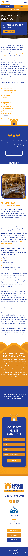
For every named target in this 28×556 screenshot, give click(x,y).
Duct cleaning (7, 102)
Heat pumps (6, 95)
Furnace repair (7, 88)
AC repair (6, 104)
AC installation (7, 106)
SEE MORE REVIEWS (14, 153)
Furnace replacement (9, 90)
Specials (14, 535)
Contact (14, 540)
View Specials (7, 6)
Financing (14, 530)
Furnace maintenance (9, 93)
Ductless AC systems (9, 111)
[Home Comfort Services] (5, 2)
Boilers (5, 97)
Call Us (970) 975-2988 (14, 9)
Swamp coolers (7, 113)
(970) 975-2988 (15, 496)
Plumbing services (8, 118)
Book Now (21, 6)
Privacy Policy (16, 550)
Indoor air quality (8, 100)
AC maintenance (8, 108)
